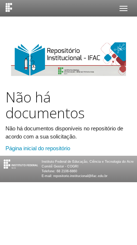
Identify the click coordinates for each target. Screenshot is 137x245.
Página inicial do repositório (37, 148)
